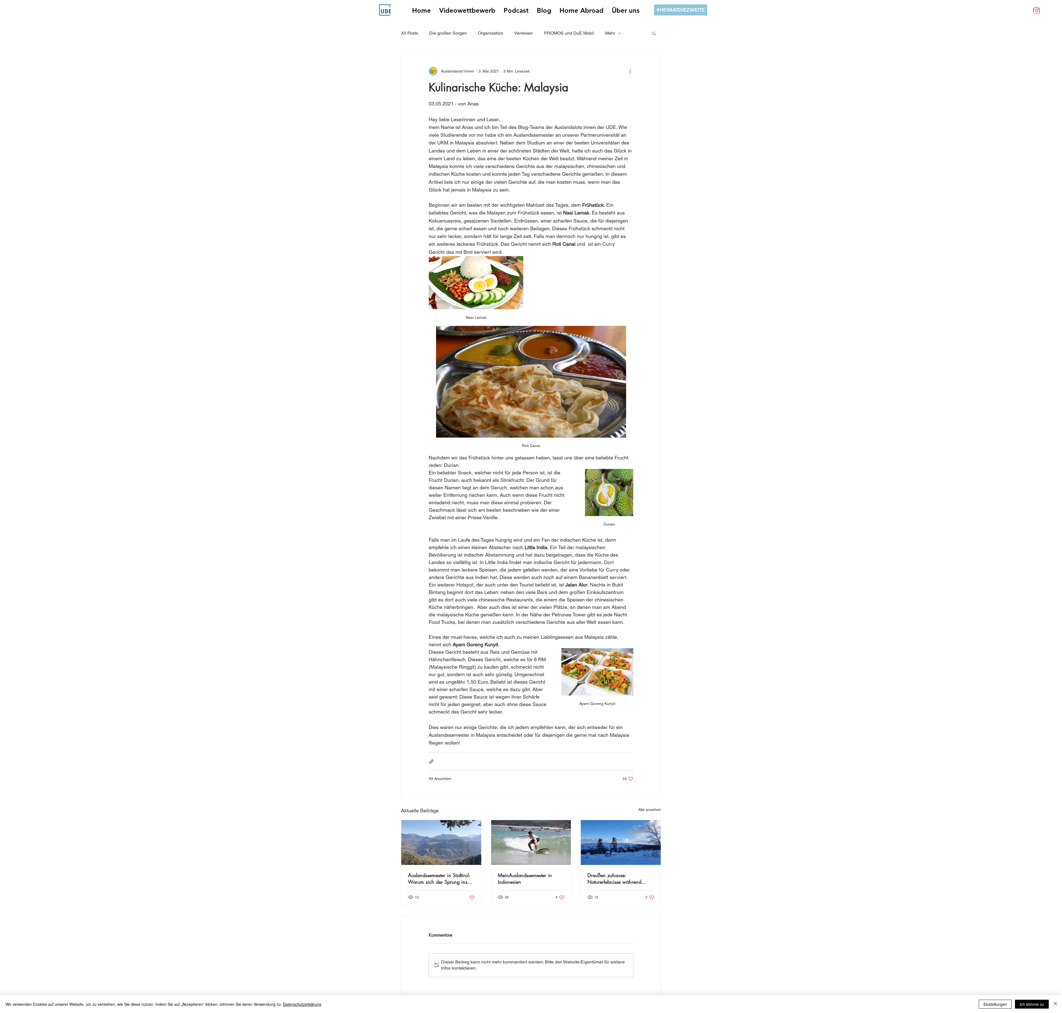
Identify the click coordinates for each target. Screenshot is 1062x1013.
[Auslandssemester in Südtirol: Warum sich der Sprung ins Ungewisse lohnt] (441, 842)
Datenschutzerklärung (302, 1004)
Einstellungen (995, 1004)
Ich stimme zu (1032, 1004)
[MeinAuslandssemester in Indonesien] (531, 842)
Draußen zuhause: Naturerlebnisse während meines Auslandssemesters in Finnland (618, 878)
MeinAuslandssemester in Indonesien (525, 878)
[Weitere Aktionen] (630, 71)
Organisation (490, 33)
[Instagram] (1036, 10)
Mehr (610, 33)
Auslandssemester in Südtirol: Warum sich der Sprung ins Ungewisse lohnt (439, 878)
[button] (654, 33)
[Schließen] (1055, 1004)
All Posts (409, 33)
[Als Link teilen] (431, 761)
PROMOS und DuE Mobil (569, 33)
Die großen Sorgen (448, 33)
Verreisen (523, 33)
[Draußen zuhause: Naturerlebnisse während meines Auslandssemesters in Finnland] (621, 842)
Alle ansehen (649, 809)
